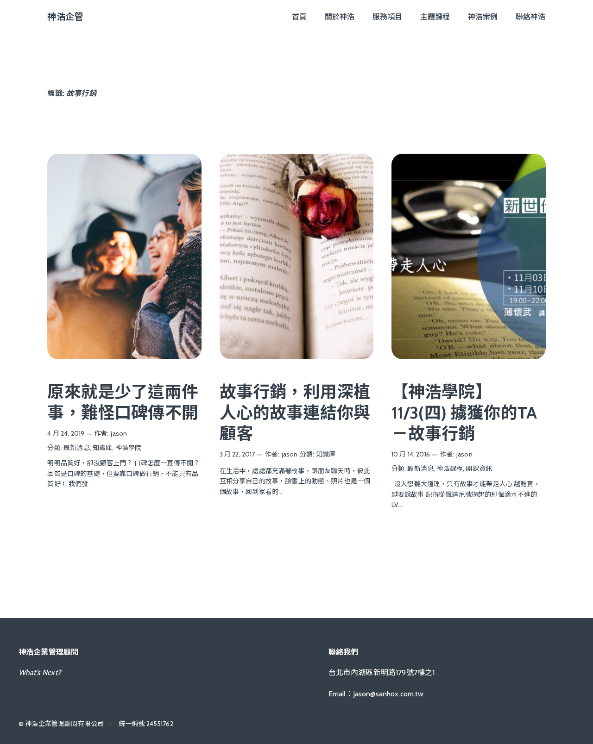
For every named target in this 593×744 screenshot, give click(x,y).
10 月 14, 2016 (410, 454)
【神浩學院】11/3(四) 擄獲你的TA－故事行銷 (464, 412)
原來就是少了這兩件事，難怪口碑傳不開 (122, 402)
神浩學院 (128, 448)
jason (119, 433)
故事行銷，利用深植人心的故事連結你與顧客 (295, 412)
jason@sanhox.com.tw (388, 693)
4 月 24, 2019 (65, 433)
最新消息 (76, 448)
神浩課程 (449, 468)
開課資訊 (479, 468)
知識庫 (102, 448)
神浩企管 (65, 16)
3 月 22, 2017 (237, 454)
